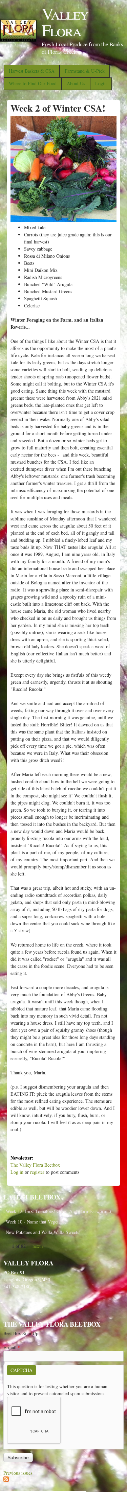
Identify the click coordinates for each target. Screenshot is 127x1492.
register (37, 1172)
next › (38, 1246)
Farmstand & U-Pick (85, 71)
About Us (76, 83)
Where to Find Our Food (33, 83)
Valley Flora (65, 21)
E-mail (11, 1347)
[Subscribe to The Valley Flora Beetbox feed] (6, 1480)
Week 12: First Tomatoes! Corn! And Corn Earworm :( (59, 1211)
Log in (16, 1172)
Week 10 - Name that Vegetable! (37, 1221)
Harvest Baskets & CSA (32, 71)
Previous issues (17, 1473)
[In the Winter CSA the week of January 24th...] (63, 220)
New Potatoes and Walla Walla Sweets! (43, 1232)
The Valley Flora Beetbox (35, 1165)
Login (101, 83)
